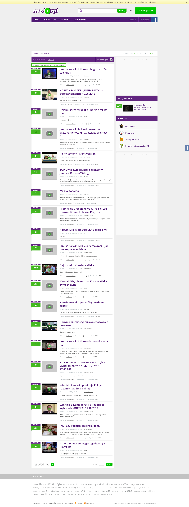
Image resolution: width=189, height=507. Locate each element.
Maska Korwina (69, 191)
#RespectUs (139, 105)
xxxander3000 (88, 252)
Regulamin (36, 503)
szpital (96, 494)
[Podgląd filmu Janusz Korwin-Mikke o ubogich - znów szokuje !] (49, 73)
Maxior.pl (45, 11)
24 (85, 438)
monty (110, 494)
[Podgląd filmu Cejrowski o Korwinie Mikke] (49, 269)
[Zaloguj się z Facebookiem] (154, 19)
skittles (35, 494)
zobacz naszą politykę (68, 2)
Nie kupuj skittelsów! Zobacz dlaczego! (59, 487)
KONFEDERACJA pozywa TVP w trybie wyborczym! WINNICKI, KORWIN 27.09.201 (82, 366)
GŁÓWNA (51, 60)
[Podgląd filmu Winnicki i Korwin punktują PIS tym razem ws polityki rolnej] (49, 389)
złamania (66, 494)
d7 (84, 233)
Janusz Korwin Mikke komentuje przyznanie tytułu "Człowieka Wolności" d (84, 133)
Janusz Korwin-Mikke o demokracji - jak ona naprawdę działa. (84, 247)
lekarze (89, 494)
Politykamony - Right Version (78, 153)
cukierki (43, 494)
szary (85, 450)
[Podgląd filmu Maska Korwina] (49, 195)
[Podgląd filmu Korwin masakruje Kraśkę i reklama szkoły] (49, 306)
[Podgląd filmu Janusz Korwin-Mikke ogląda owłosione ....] (49, 345)
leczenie (81, 494)
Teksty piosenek (132, 139)
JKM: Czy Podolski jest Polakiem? (80, 425)
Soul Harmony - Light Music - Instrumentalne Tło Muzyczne (107, 484)
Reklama (60, 503)
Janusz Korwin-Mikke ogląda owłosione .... (84, 343)
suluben (86, 194)
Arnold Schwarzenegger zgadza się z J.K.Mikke (82, 445)
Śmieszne (69, 104)
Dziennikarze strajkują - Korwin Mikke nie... (83, 111)
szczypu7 (71, 485)
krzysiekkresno (88, 215)
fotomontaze (87, 348)
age (108, 490)
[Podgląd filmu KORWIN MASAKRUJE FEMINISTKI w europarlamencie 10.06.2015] (49, 94)
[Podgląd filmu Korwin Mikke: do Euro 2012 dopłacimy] (49, 234)
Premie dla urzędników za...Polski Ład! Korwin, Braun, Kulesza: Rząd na (84, 210)
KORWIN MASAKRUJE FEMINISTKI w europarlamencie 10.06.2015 (81, 92)
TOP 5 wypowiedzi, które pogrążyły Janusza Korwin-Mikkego (81, 171)
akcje (143, 491)
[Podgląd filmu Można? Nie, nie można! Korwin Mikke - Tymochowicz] (49, 285)
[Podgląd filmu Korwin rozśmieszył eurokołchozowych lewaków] (49, 326)
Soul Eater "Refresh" (122, 487)
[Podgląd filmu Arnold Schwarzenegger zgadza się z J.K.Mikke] (49, 447)
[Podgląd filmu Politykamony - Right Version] (49, 158)
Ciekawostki (70, 85)
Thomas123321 (47, 484)
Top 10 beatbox (53, 491)
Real (121, 491)
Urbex (65, 485)
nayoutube (115, 491)
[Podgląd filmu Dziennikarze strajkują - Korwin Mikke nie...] (49, 114)
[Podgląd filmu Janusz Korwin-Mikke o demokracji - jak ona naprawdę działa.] (49, 250)
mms (51, 494)
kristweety (87, 97)
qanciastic (87, 157)
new (103, 491)
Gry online (129, 126)
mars (57, 494)
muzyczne (68, 491)
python (103, 494)
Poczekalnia (90, 503)
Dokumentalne (70, 124)
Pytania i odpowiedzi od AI (137, 146)
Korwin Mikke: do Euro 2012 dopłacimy (83, 229)
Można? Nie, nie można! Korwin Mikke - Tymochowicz (84, 283)
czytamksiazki (88, 429)
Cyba (59, 484)
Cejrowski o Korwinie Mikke (77, 265)
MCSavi (86, 176)
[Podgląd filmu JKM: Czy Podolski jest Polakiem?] (49, 430)
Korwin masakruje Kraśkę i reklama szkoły (82, 304)
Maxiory (80, 503)
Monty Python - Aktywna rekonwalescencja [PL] (95, 488)
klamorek (86, 139)
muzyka (77, 491)
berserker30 (87, 268)
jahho (85, 116)
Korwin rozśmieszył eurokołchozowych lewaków (84, 323)
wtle (83, 490)
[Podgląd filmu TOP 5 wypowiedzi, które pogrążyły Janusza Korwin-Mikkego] (49, 174)
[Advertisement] (94, 36)
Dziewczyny (130, 133)
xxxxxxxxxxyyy (88, 328)
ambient (96, 491)
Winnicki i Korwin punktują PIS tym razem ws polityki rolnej (81, 386)
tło (62, 491)
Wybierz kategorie (103, 60)
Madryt (128, 490)
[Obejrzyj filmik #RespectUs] (128, 108)
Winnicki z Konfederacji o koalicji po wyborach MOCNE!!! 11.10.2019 (82, 406)
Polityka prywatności (49, 503)
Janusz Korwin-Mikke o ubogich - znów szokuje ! (83, 71)
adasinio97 (87, 309)
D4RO (35, 484)
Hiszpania (137, 491)
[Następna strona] (52, 464)
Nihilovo (86, 76)
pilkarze (151, 491)
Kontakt (70, 503)
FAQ (65, 503)
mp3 (89, 491)
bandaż (74, 494)
